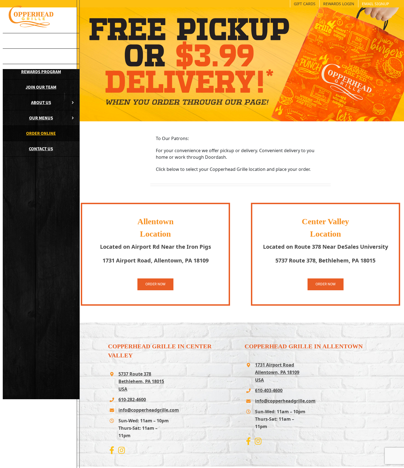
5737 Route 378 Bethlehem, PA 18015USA (141, 381)
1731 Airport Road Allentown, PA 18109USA (277, 372)
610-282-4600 (132, 399)
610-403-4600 (269, 390)
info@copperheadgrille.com (144, 410)
